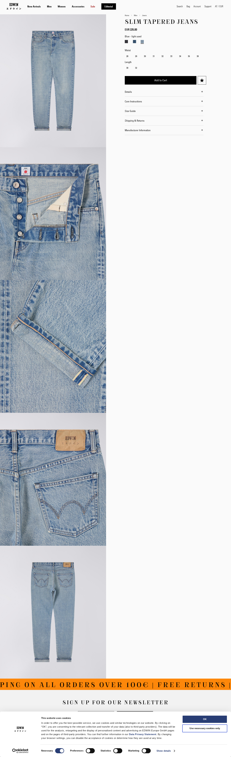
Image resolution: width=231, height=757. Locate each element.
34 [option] (180, 56)
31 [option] (154, 56)
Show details (164, 750)
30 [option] (145, 56)
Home (127, 15)
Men (135, 15)
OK (205, 719)
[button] (219, 6)
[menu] (71, 6)
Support (207, 6)
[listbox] (165, 57)
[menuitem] (34, 6)
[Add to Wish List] (202, 80)
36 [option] (189, 56)
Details (128, 91)
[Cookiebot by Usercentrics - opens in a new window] (20, 750)
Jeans (144, 15)
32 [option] (162, 56)
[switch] (90, 751)
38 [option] (198, 56)
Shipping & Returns (134, 120)
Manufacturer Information (138, 130)
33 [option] (171, 56)
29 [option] (136, 56)
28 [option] (127, 56)
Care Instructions (133, 101)
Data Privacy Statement (142, 734)
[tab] (98, 6)
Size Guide (130, 111)
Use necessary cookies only (205, 728)
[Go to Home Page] (14, 6)
